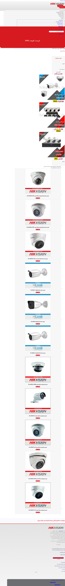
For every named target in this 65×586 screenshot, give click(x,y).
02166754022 (53, 582)
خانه (64, 48)
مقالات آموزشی (60, 26)
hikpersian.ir (57, 585)
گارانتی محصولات (60, 24)
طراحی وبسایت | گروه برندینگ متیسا (57, 580)
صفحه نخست (61, 20)
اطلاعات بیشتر (38, 198)
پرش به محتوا (62, 0)
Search (60, 30)
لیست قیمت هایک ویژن (59, 21)
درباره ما (62, 18)
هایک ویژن (61, 531)
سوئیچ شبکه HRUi (60, 23)
